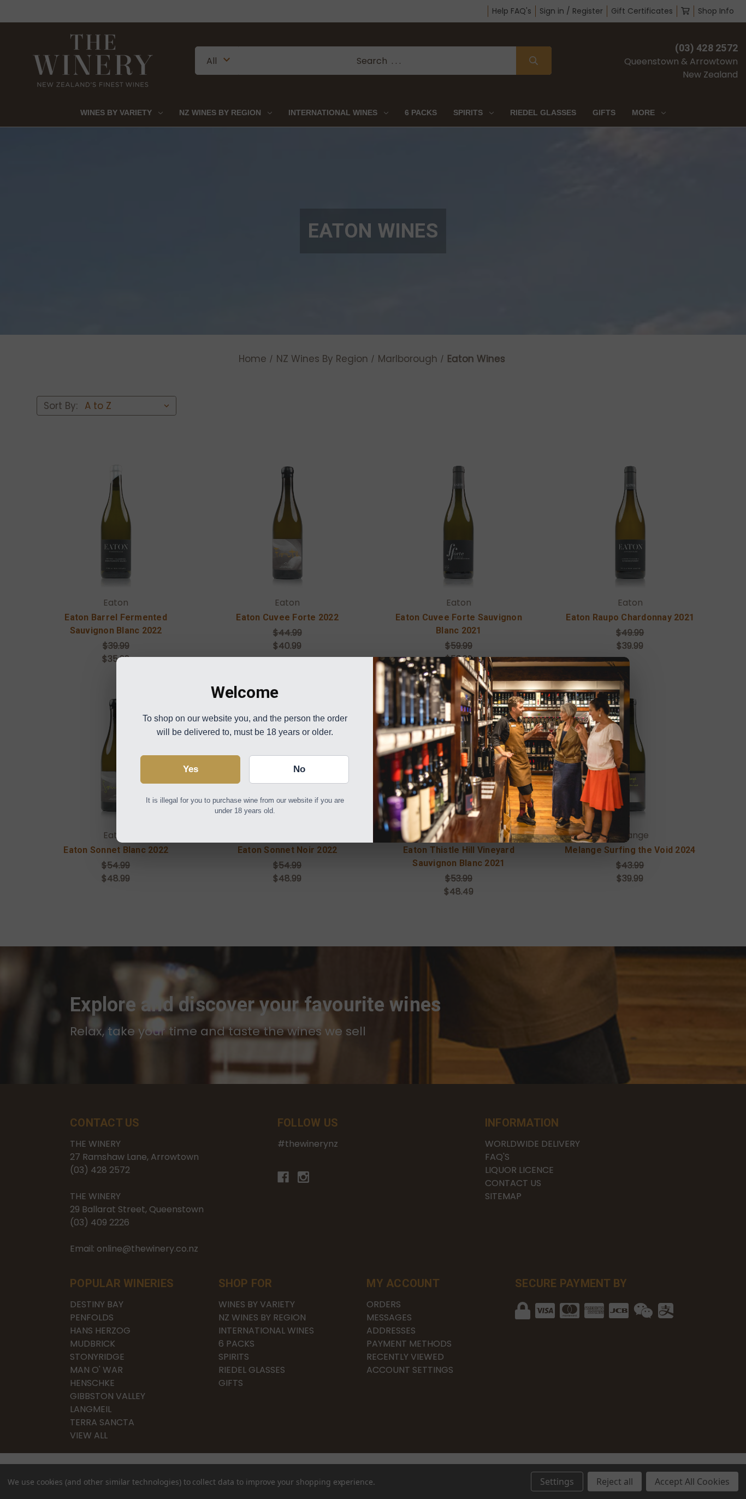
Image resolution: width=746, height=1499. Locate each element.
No (299, 769)
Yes (190, 769)
